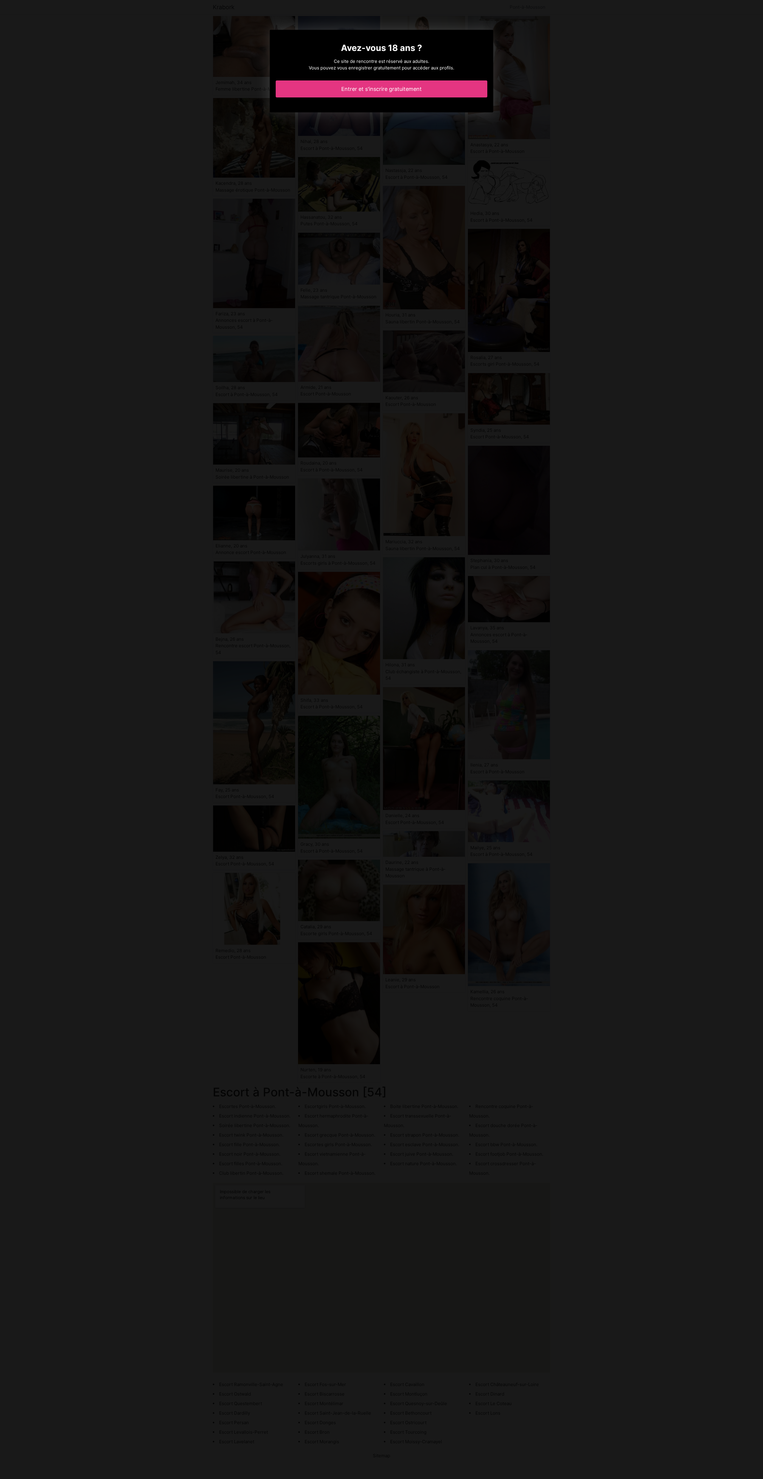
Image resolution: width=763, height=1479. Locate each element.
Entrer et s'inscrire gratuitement (381, 89)
